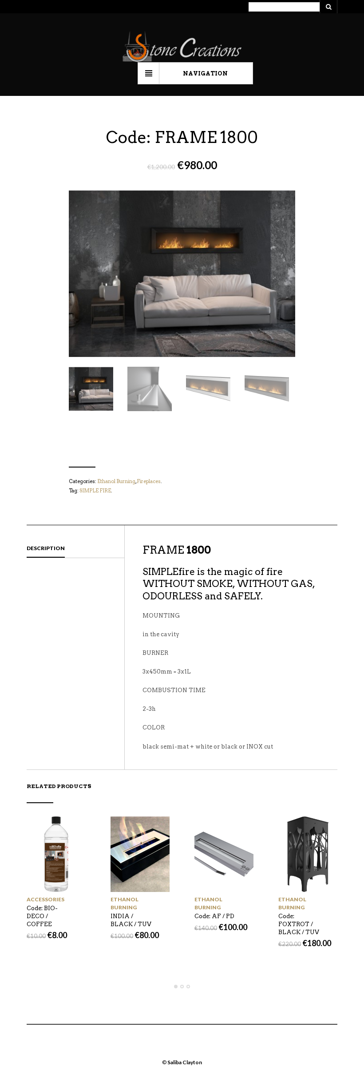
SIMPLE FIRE (95, 490)
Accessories (45, 899)
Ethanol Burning (116, 481)
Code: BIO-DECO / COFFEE (42, 916)
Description (46, 548)
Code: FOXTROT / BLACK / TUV (298, 924)
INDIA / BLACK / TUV (131, 920)
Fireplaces (149, 481)
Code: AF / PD (214, 916)
